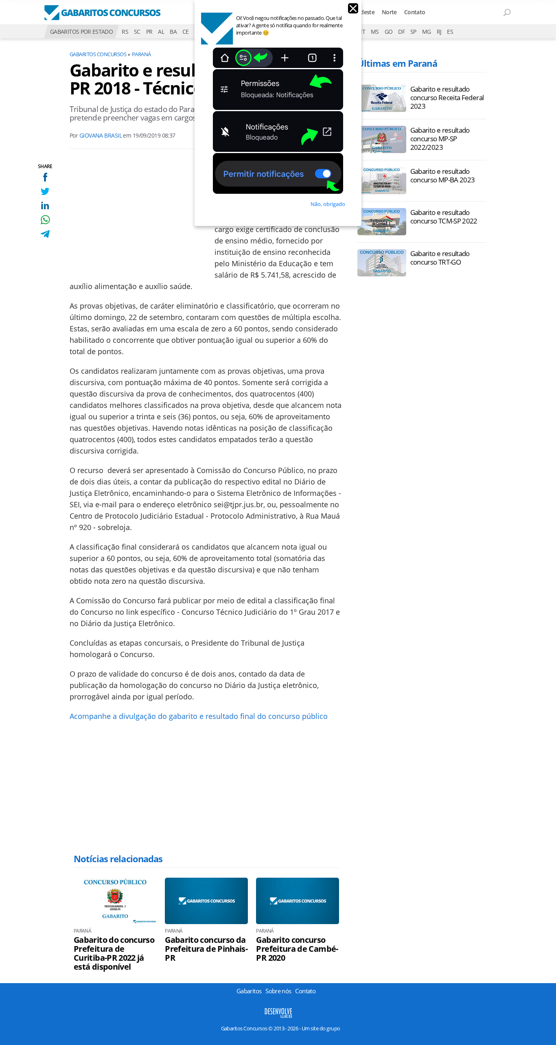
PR (149, 31)
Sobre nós (278, 991)
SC (137, 31)
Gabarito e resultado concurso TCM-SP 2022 (443, 216)
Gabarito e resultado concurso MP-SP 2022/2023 (440, 138)
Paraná (141, 54)
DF (401, 31)
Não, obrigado (328, 204)
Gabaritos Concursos (98, 54)
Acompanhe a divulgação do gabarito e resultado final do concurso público (199, 716)
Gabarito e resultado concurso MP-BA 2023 (442, 175)
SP (413, 31)
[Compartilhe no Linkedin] (45, 205)
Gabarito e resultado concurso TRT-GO (440, 257)
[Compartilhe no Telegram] (45, 234)
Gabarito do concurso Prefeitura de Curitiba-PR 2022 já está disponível (114, 953)
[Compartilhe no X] (45, 191)
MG (426, 31)
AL (161, 31)
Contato (414, 12)
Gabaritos (248, 991)
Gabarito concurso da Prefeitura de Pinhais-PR (206, 948)
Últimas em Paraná (397, 63)
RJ (439, 31)
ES (450, 31)
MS (375, 31)
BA (173, 31)
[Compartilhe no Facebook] (45, 177)
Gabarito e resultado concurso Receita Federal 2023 (447, 97)
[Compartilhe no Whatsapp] (45, 220)
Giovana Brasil (100, 135)
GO (389, 31)
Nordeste (362, 12)
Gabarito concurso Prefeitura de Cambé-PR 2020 (297, 948)
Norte (389, 12)
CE (185, 31)
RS (125, 31)
